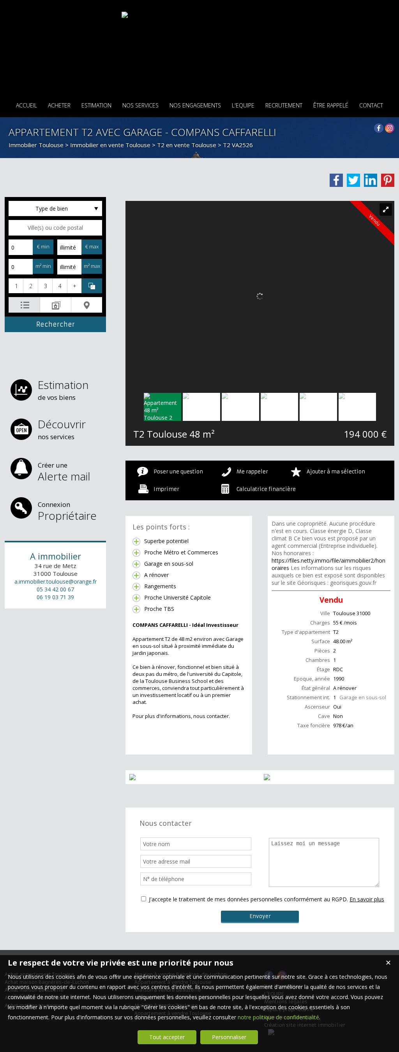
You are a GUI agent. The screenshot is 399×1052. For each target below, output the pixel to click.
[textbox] (55, 228)
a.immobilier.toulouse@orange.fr (55, 581)
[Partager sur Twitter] (353, 180)
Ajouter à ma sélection (336, 471)
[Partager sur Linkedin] (370, 180)
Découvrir (62, 429)
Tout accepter (167, 1037)
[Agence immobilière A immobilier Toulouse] (199, 36)
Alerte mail (64, 472)
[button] (16, 285)
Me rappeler (252, 471)
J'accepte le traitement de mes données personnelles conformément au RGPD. (248, 899)
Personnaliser (229, 1037)
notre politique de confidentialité (278, 1017)
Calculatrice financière (266, 489)
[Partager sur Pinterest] (387, 180)
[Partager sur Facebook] (336, 180)
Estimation (63, 389)
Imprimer (166, 489)
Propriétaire (67, 511)
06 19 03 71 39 (55, 597)
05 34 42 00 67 (55, 589)
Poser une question (178, 471)
